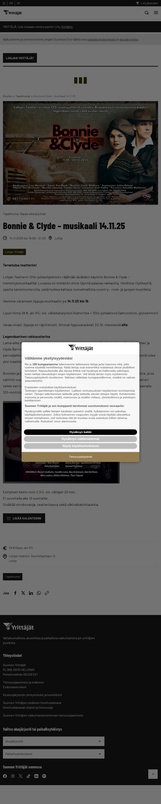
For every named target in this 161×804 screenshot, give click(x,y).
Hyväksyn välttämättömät (80, 439)
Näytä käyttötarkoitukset (80, 446)
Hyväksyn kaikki (80, 432)
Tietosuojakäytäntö (80, 456)
